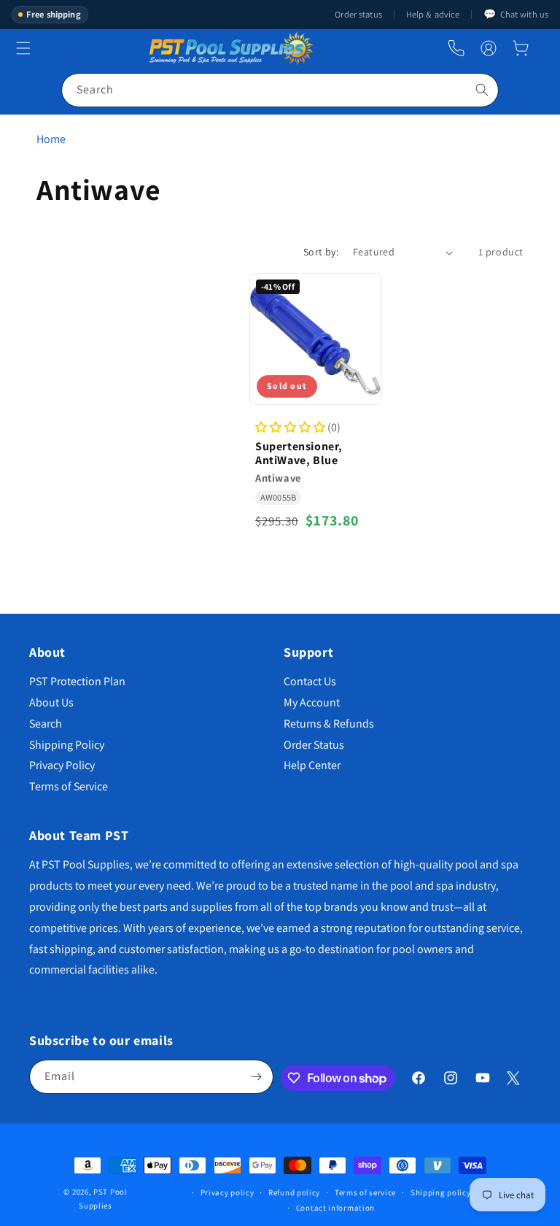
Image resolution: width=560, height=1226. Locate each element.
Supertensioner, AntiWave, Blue (299, 453)
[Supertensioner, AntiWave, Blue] (315, 339)
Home (51, 139)
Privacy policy (227, 1192)
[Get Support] (456, 48)
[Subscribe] (257, 1077)
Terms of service (365, 1192)
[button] (521, 48)
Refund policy (294, 1192)
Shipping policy (441, 1192)
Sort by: (320, 251)
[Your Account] (488, 48)
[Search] (482, 90)
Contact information (335, 1208)
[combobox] (280, 90)
